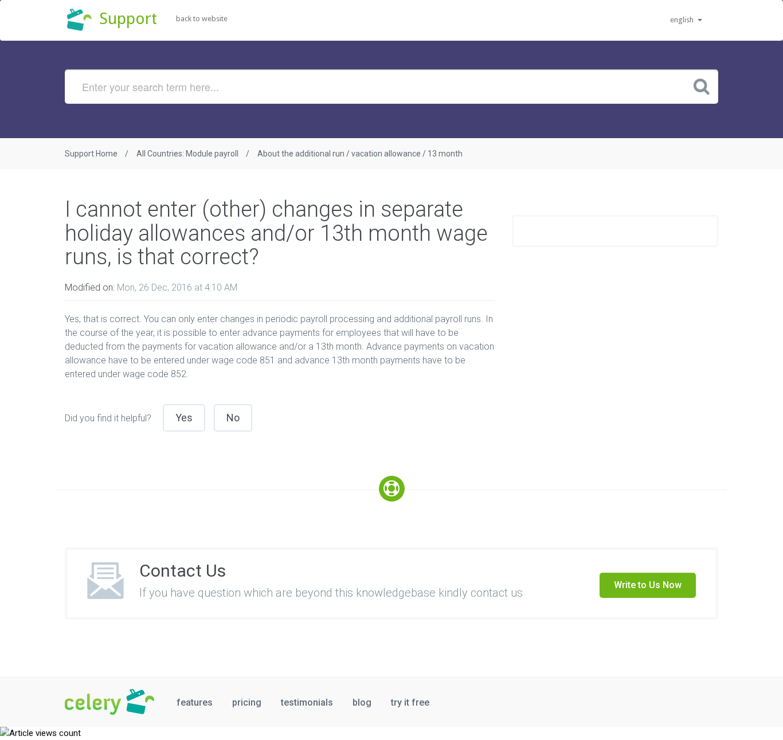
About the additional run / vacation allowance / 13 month (360, 153)
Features (195, 702)
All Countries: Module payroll (187, 153)
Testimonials (307, 702)
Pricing (246, 702)
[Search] (701, 86)
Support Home (91, 153)
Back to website (202, 18)
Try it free (410, 702)
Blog (362, 702)
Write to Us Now (648, 585)
